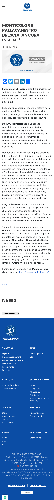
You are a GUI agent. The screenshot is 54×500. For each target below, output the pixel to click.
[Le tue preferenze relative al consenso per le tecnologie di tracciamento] (5, 497)
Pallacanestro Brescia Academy (39, 399)
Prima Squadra (36, 353)
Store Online (35, 438)
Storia (4, 413)
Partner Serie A (37, 413)
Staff (32, 357)
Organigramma (8, 416)
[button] (3, 6)
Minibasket (35, 392)
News (32, 385)
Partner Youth (36, 416)
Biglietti (5, 353)
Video (4, 444)
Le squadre (35, 388)
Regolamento (8, 367)
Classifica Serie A (10, 388)
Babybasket (35, 395)
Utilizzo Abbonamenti (11, 357)
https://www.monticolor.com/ (34, 272)
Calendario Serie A (10, 385)
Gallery (5, 441)
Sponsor (6, 284)
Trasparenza (7, 419)
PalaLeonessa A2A (10, 363)
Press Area (7, 370)
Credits (27, 492)
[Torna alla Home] (27, 6)
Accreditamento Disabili (12, 360)
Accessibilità (7, 423)
